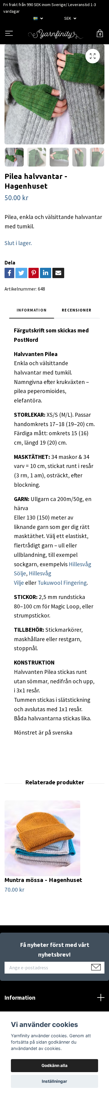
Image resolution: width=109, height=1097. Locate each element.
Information (20, 997)
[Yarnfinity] (55, 33)
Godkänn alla (54, 1065)
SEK (68, 18)
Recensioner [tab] (76, 310)
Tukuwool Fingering (62, 582)
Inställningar (54, 1081)
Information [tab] (32, 310)
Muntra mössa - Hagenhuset (43, 880)
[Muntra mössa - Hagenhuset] (54, 838)
